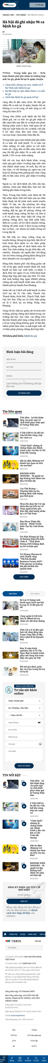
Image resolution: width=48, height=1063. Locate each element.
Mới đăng (13, 594)
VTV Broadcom (34, 1035)
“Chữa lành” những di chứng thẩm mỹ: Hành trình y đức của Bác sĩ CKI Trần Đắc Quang (32, 449)
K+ (14, 1046)
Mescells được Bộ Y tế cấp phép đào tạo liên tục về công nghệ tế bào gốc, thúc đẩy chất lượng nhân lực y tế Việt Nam (32, 509)
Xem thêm (24, 577)
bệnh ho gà (30, 335)
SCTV (34, 1046)
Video (20, 1061)
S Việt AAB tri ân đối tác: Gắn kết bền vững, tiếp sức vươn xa (32, 435)
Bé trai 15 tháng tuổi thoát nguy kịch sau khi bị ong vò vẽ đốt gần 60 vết (32, 603)
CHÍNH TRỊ (13, 934)
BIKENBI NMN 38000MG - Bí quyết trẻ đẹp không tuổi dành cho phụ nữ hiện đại (32, 477)
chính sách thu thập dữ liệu (22, 912)
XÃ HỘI (22, 934)
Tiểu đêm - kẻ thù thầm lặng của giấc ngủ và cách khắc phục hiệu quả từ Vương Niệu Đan (32, 421)
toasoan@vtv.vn (18, 1015)
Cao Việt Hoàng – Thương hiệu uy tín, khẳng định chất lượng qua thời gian (31, 492)
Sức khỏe (21, 15)
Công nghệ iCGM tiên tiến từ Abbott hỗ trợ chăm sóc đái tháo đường (32, 618)
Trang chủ (2, 1060)
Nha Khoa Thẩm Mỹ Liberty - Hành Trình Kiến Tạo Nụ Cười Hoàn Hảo (32, 525)
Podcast (28, 1061)
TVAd (34, 1030)
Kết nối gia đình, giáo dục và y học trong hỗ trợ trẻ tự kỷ (32, 669)
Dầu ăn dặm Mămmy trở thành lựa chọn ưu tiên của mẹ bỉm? (32, 463)
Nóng (12, 1061)
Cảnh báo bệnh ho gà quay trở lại (21, 97)
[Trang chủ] (5, 934)
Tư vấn (36, 1061)
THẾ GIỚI (43, 934)
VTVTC (14, 1035)
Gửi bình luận (24, 393)
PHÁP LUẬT (32, 934)
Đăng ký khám (24, 766)
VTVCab (34, 1041)
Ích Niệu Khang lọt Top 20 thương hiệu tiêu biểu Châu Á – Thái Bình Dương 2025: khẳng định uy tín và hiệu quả (32, 541)
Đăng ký (24, 901)
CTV (14, 1041)
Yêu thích (35, 594)
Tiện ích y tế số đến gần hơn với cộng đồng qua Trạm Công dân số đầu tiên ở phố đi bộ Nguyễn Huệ (32, 635)
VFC (14, 1030)
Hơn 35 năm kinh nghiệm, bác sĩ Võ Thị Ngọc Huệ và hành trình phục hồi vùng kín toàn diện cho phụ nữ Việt (32, 653)
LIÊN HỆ (38, 941)
